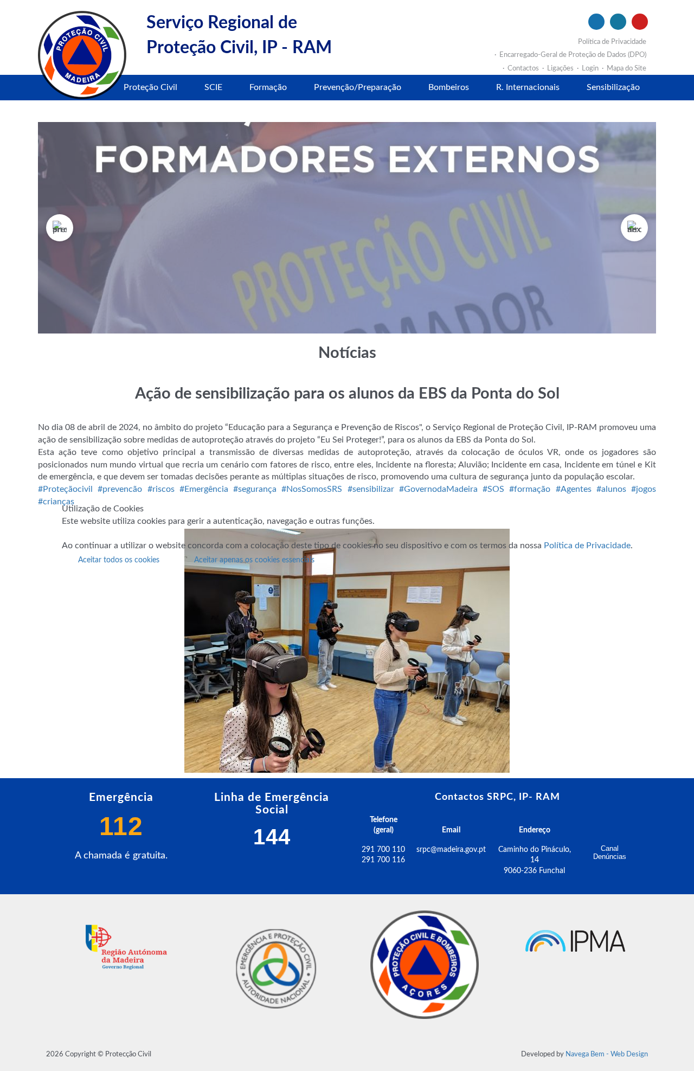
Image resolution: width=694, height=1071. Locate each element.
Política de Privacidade (587, 545)
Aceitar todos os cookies (118, 560)
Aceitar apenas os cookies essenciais (254, 560)
